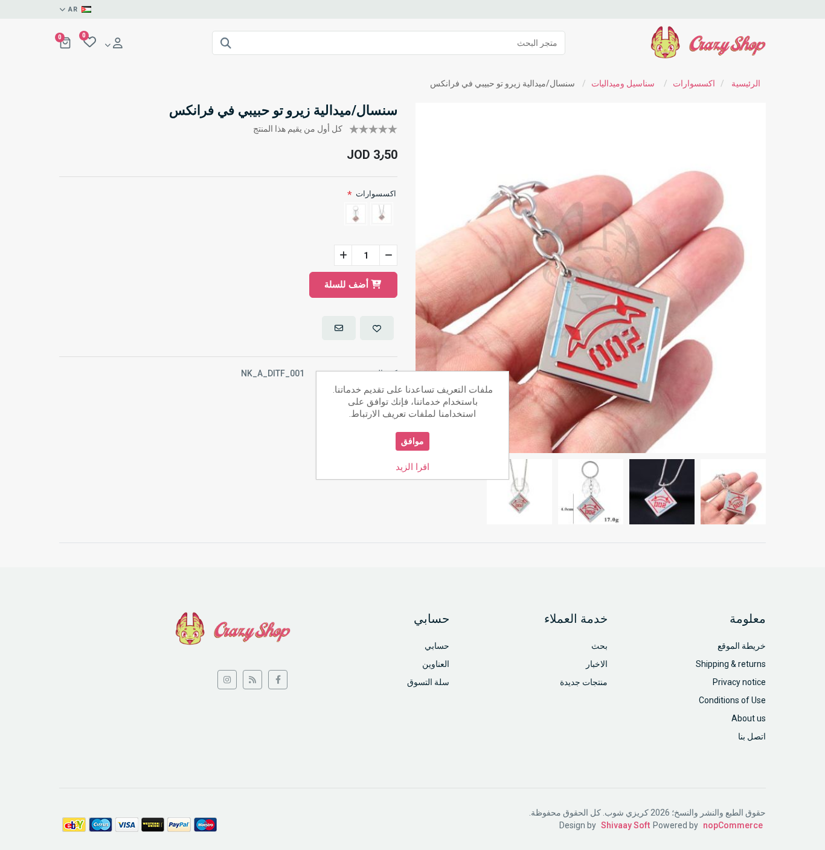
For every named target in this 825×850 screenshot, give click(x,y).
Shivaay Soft (625, 825)
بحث (599, 646)
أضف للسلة (347, 284)
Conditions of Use (732, 700)
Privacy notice (739, 682)
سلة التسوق (428, 682)
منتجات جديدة (584, 682)
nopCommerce (733, 825)
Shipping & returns (731, 664)
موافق (412, 441)
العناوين (435, 664)
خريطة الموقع (741, 646)
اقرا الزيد (412, 467)
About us (748, 718)
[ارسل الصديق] (339, 328)
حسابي (437, 646)
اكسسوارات (376, 193)
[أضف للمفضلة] (377, 328)
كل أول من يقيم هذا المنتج (297, 129)
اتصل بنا (752, 736)
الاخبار (597, 664)
